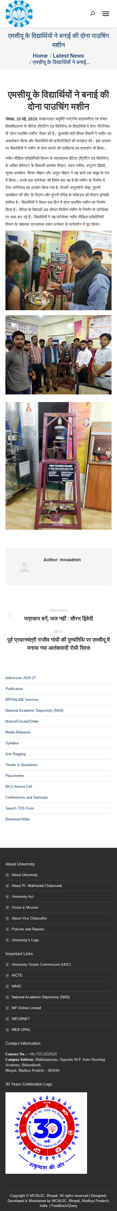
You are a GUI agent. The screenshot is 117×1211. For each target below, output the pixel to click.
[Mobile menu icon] (106, 13)
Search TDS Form (19, 808)
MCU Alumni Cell (18, 787)
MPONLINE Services (22, 700)
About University (25, 875)
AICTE (17, 975)
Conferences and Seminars (26, 797)
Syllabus (12, 743)
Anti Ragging (15, 754)
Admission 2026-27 (20, 678)
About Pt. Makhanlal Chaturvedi (37, 886)
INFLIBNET (21, 1019)
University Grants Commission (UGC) (41, 964)
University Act (23, 897)
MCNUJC (59, 1201)
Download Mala (17, 819)
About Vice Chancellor (29, 918)
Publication (14, 689)
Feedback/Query (64, 1206)
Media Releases (18, 732)
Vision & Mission (25, 907)
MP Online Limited (26, 1008)
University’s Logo (25, 940)
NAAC (16, 986)
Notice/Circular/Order (21, 721)
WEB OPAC (21, 1030)
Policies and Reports (28, 929)
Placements (14, 776)
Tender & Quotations (21, 765)
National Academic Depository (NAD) (34, 710)
